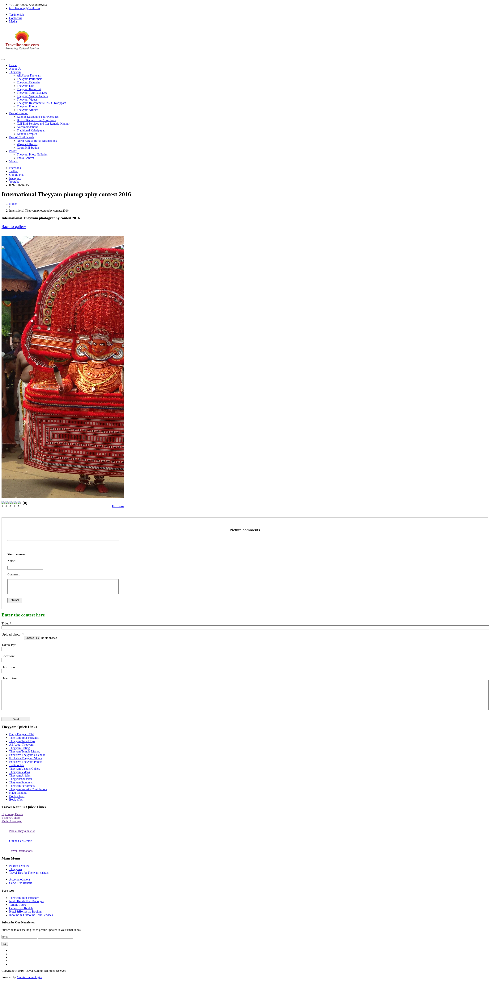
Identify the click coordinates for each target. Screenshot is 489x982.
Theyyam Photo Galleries (32, 154)
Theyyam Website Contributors (28, 789)
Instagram (15, 178)
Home (13, 65)
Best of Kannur (18, 113)
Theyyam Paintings (20, 782)
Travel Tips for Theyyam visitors (29, 872)
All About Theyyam (29, 75)
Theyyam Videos (27, 99)
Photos (13, 151)
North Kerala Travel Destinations (37, 140)
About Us (15, 68)
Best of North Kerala (21, 137)
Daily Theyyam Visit (21, 734)
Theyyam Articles (27, 109)
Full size (118, 506)
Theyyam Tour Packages (32, 92)
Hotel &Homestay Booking (25, 911)
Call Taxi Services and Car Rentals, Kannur (43, 123)
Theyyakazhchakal (20, 779)
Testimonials (16, 14)
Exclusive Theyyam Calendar (27, 754)
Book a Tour (16, 796)
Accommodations (27, 127)
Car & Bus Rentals (20, 883)
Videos (13, 161)
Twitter (13, 171)
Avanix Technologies (29, 977)
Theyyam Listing (19, 748)
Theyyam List (25, 85)
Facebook (15, 167)
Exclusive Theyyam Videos (25, 758)
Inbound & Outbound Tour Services (31, 915)
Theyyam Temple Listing (24, 751)
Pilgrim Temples (19, 865)
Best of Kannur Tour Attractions (36, 120)
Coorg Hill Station (28, 147)
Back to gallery (14, 226)
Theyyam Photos (27, 106)
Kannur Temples (27, 133)
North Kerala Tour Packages (26, 901)
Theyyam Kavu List (29, 89)
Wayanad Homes (27, 144)
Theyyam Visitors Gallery (32, 96)
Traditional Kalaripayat (31, 130)
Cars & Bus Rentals (21, 908)
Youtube (14, 181)
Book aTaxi (16, 799)
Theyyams (15, 869)
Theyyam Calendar (28, 82)
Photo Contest (25, 158)
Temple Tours (17, 904)
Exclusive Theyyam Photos (25, 761)
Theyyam (15, 72)
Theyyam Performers (29, 79)
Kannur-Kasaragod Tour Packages (37, 116)
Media (13, 21)
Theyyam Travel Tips (22, 741)
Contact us (15, 18)
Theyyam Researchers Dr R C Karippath (41, 103)
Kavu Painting (18, 792)
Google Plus (16, 174)
